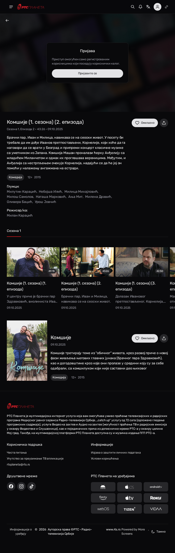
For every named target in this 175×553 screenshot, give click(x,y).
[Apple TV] (129, 498)
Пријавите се (87, 73)
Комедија (15, 177)
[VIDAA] (156, 509)
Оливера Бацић (19, 202)
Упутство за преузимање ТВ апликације (35, 458)
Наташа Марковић (51, 197)
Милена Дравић (98, 197)
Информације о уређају (21, 532)
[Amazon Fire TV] (103, 498)
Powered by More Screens (133, 532)
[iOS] (129, 486)
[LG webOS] (103, 509)
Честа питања (17, 452)
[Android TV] (156, 486)
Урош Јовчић (45, 202)
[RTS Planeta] (30, 6)
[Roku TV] (156, 498)
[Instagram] (21, 486)
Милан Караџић (20, 215)
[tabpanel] (87, 275)
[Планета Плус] (166, 7)
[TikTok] (31, 486)
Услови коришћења (104, 458)
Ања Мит (75, 197)
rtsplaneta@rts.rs (18, 464)
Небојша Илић (50, 192)
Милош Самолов (20, 197)
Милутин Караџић (21, 192)
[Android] (103, 486)
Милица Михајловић (81, 192)
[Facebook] (11, 486)
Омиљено (148, 123)
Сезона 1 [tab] (14, 231)
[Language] (148, 7)
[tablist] (87, 232)
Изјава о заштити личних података (116, 452)
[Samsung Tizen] (129, 509)
